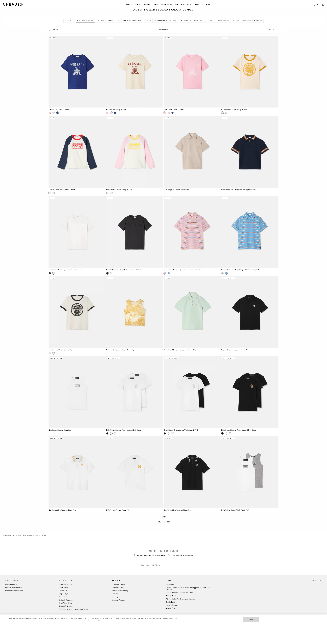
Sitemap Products (118, 600)
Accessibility (170, 608)
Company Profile (118, 584)
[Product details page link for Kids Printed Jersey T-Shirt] (77, 72)
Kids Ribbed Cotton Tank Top (60, 430)
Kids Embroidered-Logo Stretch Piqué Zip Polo (238, 190)
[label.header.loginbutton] (323, 5)
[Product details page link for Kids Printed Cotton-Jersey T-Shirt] (77, 152)
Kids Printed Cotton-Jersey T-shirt (234, 109)
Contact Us (63, 591)
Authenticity (63, 597)
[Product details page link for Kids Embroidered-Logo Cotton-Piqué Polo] (192, 312)
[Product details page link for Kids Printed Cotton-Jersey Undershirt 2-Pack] (135, 392)
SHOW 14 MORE (163, 522)
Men (156, 5)
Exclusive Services (65, 584)
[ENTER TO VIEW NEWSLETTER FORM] (185, 565)
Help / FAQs (63, 594)
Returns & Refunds (66, 606)
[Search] (314, 5)
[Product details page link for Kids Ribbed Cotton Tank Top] (77, 392)
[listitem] (69, 21)
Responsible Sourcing (120, 591)
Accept (251, 619)
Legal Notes (170, 584)
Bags (137, 5)
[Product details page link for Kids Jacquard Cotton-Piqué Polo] (192, 152)
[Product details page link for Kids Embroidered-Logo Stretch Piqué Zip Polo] (250, 152)
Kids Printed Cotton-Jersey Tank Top (120, 350)
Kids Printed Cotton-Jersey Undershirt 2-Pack (123, 430)
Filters (55, 30)
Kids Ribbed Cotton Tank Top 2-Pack (235, 510)
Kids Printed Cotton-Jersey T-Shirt (62, 190)
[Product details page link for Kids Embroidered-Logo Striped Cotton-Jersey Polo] (192, 232)
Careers (115, 594)
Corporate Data (118, 587)
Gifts (196, 5)
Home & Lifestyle (169, 5)
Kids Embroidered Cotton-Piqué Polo (235, 350)
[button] (278, 29)
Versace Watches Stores (14, 591)
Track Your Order (65, 603)
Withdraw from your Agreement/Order (73, 609)
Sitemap (115, 597)
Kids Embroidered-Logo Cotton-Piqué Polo (180, 350)
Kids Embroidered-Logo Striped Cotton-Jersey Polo (183, 270)
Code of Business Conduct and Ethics (179, 593)
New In (129, 5)
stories (206, 5)
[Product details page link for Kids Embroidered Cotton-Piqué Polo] (250, 312)
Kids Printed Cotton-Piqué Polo (118, 510)
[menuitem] (129, 4)
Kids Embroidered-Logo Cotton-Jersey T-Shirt (66, 270)
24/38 (163, 517)
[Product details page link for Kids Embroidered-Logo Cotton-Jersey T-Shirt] (77, 232)
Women (147, 5)
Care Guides (63, 587)
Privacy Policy (171, 596)
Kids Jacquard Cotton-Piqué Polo (176, 190)
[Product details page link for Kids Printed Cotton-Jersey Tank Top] (135, 312)
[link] (7, 535)
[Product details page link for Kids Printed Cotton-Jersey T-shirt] (250, 72)
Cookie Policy (171, 602)
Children (186, 5)
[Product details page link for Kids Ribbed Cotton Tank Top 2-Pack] (250, 472)
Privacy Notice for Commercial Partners (180, 599)
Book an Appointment (13, 587)
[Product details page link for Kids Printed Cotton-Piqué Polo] (135, 472)
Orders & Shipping (66, 600)
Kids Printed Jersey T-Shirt (59, 109)
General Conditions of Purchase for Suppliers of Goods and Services (187, 588)
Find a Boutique (11, 584)
